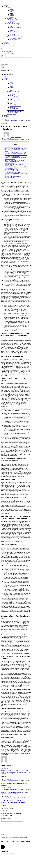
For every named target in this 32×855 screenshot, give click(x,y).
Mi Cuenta (6, 43)
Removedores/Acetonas (15, 32)
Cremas (11, 22)
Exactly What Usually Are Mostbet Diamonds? (16, 155)
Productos (6, 6)
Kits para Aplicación (14, 35)
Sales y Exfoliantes (14, 19)
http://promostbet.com (6, 627)
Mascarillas (12, 21)
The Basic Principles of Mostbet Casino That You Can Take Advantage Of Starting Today (15, 153)
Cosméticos (9, 7)
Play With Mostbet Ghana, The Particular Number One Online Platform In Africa (13, 801)
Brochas (11, 17)
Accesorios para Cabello (15, 38)
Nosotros (6, 5)
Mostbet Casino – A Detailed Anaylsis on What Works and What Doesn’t (16, 167)
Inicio (5, 3)
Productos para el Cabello (13, 23)
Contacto (6, 42)
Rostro (11, 13)
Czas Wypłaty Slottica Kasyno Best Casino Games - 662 (17, 120)
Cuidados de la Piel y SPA (13, 18)
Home (5, 119)
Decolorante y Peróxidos (15, 27)
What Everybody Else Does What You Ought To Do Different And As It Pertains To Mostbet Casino (16, 150)
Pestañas (12, 10)
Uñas (8, 28)
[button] (2, 55)
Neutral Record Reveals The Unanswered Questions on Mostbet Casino (14, 161)
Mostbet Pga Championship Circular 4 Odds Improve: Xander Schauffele (14, 792)
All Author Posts (4, 768)
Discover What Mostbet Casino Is (13, 176)
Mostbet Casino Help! (10, 177)
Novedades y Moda (11, 40)
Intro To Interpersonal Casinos (12, 156)
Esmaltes (12, 14)
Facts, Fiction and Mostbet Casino (13, 172)
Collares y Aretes (14, 39)
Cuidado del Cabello (14, 25)
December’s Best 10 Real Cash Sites (13, 171)
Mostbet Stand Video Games (11, 169)
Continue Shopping (8, 53)
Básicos (11, 30)
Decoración (12, 34)
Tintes (11, 26)
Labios (11, 9)
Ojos (11, 11)
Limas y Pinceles (13, 31)
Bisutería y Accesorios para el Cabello (15, 36)
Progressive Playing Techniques (12, 147)
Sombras (12, 15)
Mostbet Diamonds (9, 163)
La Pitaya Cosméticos (16, 137)
